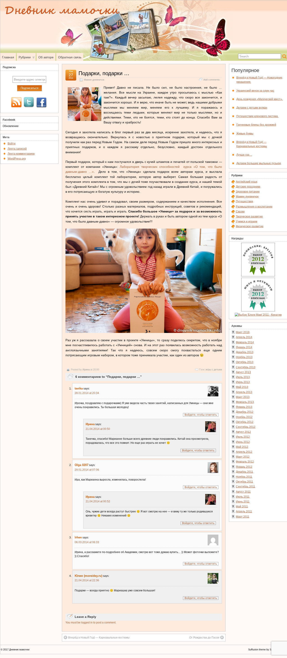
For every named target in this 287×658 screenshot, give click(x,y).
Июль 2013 (243, 377)
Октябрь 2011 (244, 481)
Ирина (86, 369)
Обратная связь (69, 57)
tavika (79, 388)
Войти (11, 143)
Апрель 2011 (244, 511)
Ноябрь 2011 (244, 476)
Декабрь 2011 (244, 471)
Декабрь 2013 (244, 352)
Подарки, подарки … (103, 73)
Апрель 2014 (244, 337)
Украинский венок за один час (255, 90)
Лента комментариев (21, 153)
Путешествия (244, 201)
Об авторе (46, 57)
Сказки (240, 211)
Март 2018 (243, 332)
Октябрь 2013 (244, 362)
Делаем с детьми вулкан (251, 107)
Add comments (211, 79)
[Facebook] (41, 103)
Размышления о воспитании (254, 206)
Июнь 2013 (243, 382)
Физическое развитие (249, 226)
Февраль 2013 (245, 402)
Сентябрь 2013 (245, 367)
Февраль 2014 (245, 342)
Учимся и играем (246, 221)
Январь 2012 (244, 466)
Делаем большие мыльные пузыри (258, 163)
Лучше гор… (244, 154)
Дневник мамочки (19, 649)
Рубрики (25, 57)
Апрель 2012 (244, 451)
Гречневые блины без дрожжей (256, 124)
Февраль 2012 (245, 461)
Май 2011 (242, 506)
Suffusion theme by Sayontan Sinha (267, 649)
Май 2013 (242, 387)
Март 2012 (243, 456)
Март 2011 (242, 516)
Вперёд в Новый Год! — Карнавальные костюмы (99, 637)
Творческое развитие (249, 216)
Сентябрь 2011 (245, 486)
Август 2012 (243, 431)
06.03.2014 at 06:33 (87, 542)
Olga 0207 (81, 465)
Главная (8, 57)
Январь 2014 (244, 347)
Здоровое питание (248, 191)
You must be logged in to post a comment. (90, 622)
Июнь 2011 (243, 501)
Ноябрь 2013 (244, 357)
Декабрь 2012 (244, 411)
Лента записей (17, 148)
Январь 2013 (244, 407)
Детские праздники (248, 186)
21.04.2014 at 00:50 (98, 429)
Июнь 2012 (243, 442)
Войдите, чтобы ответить (201, 414)
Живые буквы (244, 133)
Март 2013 (243, 397)
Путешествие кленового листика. (257, 116)
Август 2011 (243, 491)
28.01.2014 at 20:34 (87, 393)
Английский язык (246, 181)
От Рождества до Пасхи (204, 637)
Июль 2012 (243, 436)
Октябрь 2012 (244, 422)
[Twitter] (29, 103)
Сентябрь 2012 (245, 426)
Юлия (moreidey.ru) (88, 575)
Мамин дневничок (94, 79)
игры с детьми (214, 369)
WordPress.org (17, 158)
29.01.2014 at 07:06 (87, 469)
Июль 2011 (243, 496)
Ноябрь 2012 (244, 417)
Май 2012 (242, 446)
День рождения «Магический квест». (259, 99)
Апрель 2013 (244, 392)
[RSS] (16, 103)
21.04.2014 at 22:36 (87, 580)
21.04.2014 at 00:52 (98, 501)
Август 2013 (243, 372)
